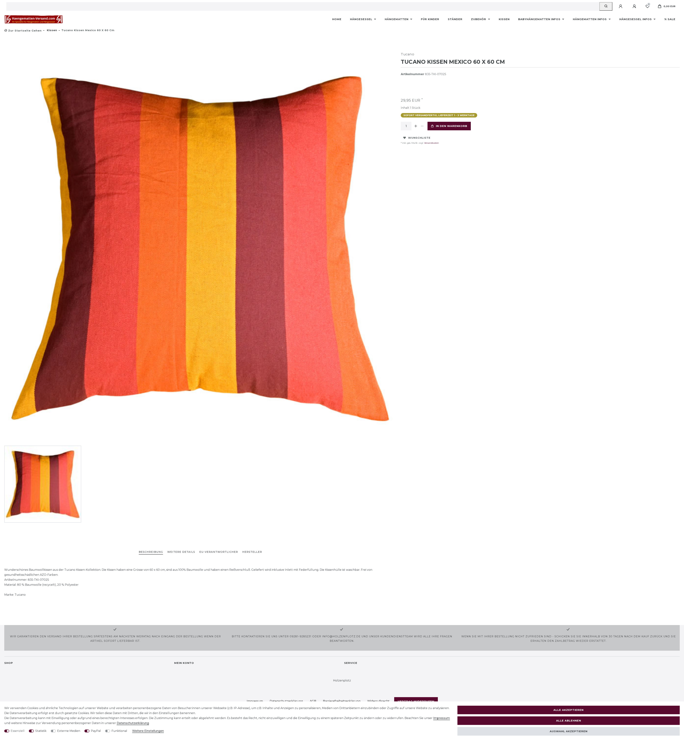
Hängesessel (361, 19)
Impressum (441, 718)
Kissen (504, 19)
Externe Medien (68, 731)
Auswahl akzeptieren (568, 731)
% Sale (669, 19)
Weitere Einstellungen (148, 731)
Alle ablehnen (568, 720)
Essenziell (18, 731)
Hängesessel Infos (636, 19)
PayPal (96, 731)
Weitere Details (181, 551)
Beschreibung (151, 551)
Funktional (119, 731)
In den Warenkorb (451, 126)
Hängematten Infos (590, 19)
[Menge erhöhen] (416, 126)
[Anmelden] (621, 6)
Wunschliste (419, 137)
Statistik (40, 731)
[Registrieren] (634, 6)
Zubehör (479, 19)
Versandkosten (431, 143)
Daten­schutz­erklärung (133, 723)
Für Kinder (430, 19)
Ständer (455, 19)
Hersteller (252, 551)
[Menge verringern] (422, 126)
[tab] (151, 552)
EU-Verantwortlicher (218, 551)
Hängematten (397, 19)
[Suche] (605, 6)
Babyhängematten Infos (539, 19)
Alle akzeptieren (568, 710)
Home (336, 19)
